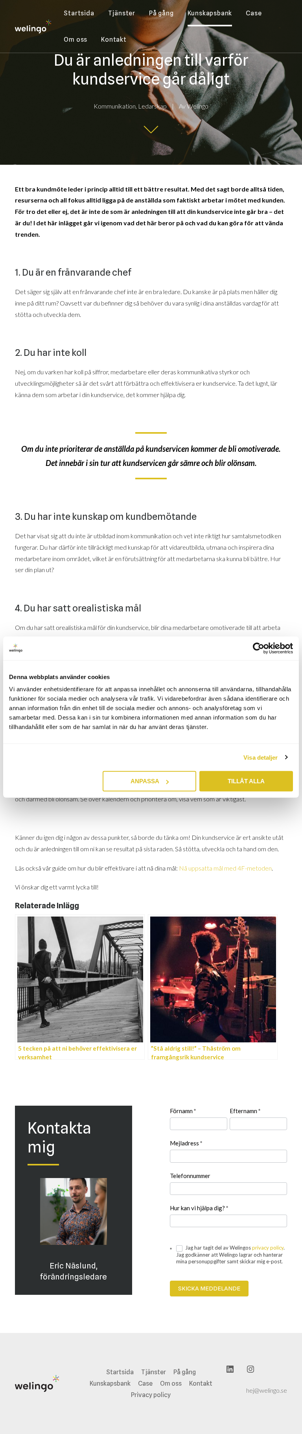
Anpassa (145, 781)
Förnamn (183, 1110)
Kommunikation (115, 106)
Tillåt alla (246, 781)
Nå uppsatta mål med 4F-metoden (225, 868)
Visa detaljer (260, 757)
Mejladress (186, 1143)
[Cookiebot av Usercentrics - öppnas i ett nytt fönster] (258, 648)
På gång (161, 13)
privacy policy (268, 1247)
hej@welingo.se (266, 1390)
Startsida (79, 13)
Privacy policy (151, 1395)
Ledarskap (152, 106)
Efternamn (245, 1110)
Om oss (75, 39)
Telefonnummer (190, 1175)
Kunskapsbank (210, 13)
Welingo (197, 106)
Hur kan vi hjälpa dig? (199, 1207)
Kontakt (114, 39)
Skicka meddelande (209, 1288)
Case (253, 13)
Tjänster (121, 13)
